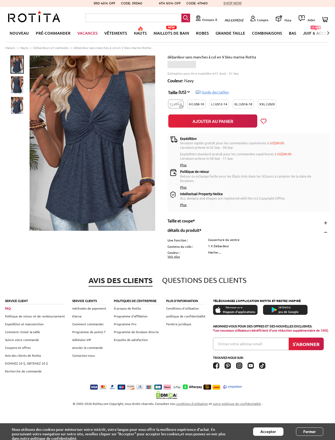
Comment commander (88, 324)
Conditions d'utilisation (182, 308)
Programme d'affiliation (131, 316)
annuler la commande (87, 347)
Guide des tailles (215, 92)
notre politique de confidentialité (237, 404)
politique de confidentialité (185, 316)
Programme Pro (125, 324)
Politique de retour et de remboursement (35, 316)
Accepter (268, 431)
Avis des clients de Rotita (23, 355)
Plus (183, 165)
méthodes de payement (89, 308)
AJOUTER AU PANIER (213, 121)
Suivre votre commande (22, 340)
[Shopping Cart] (326, 19)
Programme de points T (89, 332)
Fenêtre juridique (178, 324)
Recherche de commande (23, 371)
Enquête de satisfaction (131, 340)
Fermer (309, 431)
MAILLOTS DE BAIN (171, 33)
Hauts (24, 48)
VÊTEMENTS (115, 33)
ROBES (202, 33)
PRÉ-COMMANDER (53, 33)
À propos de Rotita (127, 308)
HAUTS (140, 33)
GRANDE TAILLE (230, 33)
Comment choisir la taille (22, 332)
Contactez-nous (83, 355)
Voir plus (174, 256)
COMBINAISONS (267, 33)
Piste (288, 20)
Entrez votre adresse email (240, 343)
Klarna (76, 316)
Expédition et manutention (24, 324)
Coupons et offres (18, 347)
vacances (87, 33)
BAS (292, 33)
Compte (263, 20)
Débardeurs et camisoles (51, 48)
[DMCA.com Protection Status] (167, 395)
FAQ (8, 308)
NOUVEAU (19, 33)
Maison (10, 48)
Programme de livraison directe (136, 332)
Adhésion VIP (81, 340)
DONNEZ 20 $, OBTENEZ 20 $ (26, 363)
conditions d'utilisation (192, 404)
